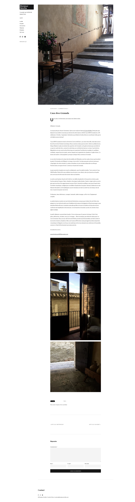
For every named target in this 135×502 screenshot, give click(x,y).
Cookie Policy (50, 497)
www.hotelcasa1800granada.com (59, 234)
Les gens (22, 23)
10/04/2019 (53, 108)
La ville (21, 21)
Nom (51, 463)
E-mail (69, 463)
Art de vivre (22, 25)
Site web (87, 463)
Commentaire (53, 446)
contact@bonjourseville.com (61, 497)
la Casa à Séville (87, 130)
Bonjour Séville (24, 7)
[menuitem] (21, 18)
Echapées (22, 30)
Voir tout (22, 32)
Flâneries (22, 27)
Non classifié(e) (63, 404)
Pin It (65, 401)
